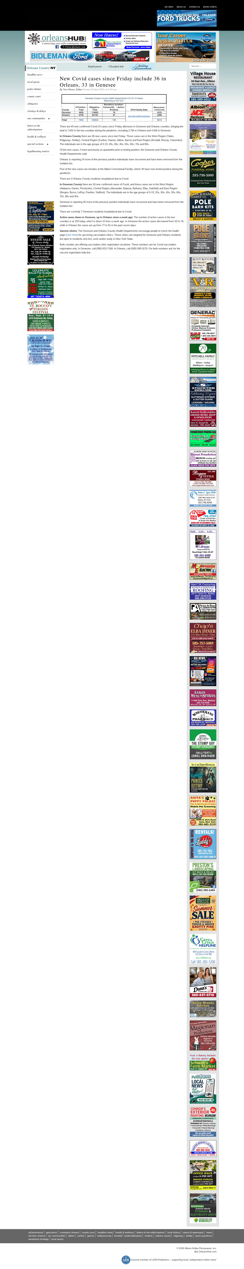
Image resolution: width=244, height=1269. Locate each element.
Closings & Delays (36, 111)
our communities (56, 1235)
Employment (94, 66)
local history (173, 1232)
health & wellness (36, 136)
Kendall (118, 1235)
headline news (34, 74)
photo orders (210, 6)
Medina (148, 1235)
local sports (33, 81)
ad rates (169, 6)
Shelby (189, 1235)
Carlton (80, 1235)
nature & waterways (193, 1232)
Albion (71, 1235)
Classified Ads (116, 66)
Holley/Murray (104, 1235)
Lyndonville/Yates (133, 1235)
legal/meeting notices (38, 151)
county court (34, 96)
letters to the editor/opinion (34, 127)
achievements (35, 1232)
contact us (194, 6)
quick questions (203, 1235)
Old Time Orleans (36, 1235)
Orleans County (163, 1235)
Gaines (90, 1235)
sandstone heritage (38, 1239)
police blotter (34, 89)
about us (181, 6)
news (209, 1232)
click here (72, 234)
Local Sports (57, 1239)
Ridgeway (178, 1235)
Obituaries (32, 103)
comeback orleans (69, 1232)
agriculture (51, 1232)
